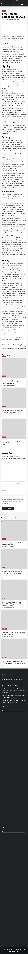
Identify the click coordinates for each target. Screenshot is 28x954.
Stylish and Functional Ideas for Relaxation (14, 347)
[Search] (25, 4)
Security (21, 337)
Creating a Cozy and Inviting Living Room (13, 344)
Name (4, 484)
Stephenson (15, 19)
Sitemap (18, 0)
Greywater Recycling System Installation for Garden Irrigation (13, 696)
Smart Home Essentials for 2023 (16, 339)
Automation (8, 337)
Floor (3, 567)
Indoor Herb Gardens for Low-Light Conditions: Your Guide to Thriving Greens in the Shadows (12, 412)
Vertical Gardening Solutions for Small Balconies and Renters (12, 680)
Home (9, 0)
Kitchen (3, 657)
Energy (12, 337)
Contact (13, 0)
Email (17, 484)
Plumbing (4, 628)
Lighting (17, 337)
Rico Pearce (12, 385)
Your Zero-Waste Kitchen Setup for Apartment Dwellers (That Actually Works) (14, 701)
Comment (5, 463)
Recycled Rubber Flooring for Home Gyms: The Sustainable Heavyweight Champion (12, 573)
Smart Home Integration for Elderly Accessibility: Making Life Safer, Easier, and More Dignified (14, 381)
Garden (3, 539)
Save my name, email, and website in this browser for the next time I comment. (13, 501)
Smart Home (5, 339)
